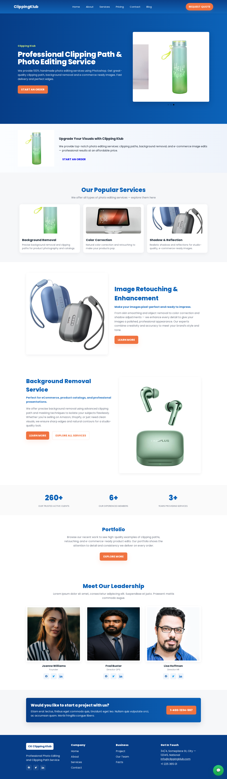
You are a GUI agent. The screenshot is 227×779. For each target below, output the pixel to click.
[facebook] (46, 676)
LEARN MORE (126, 340)
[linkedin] (61, 676)
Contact (135, 6)
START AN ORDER (33, 89)
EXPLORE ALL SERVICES (71, 435)
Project (120, 751)
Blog (149, 6)
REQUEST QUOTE (199, 7)
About (90, 6)
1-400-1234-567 (181, 710)
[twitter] (54, 676)
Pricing (120, 6)
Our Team (122, 757)
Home (76, 6)
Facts (119, 762)
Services (105, 6)
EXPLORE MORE (113, 556)
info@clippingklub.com (175, 759)
